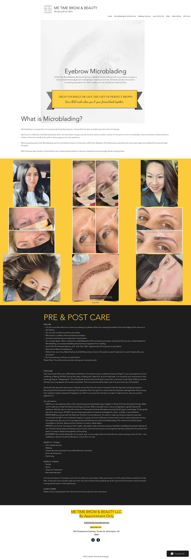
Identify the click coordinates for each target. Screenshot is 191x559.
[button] (31, 183)
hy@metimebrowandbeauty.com (96, 523)
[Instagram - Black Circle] (93, 540)
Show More (95, 302)
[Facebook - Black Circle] (98, 540)
